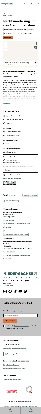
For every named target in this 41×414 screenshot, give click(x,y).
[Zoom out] (5, 46)
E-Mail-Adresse (12, 311)
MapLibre (8, 63)
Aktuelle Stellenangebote (12, 379)
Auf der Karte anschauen (30, 195)
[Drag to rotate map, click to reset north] (5, 49)
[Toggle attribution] (35, 62)
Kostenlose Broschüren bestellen (14, 368)
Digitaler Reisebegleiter (11, 365)
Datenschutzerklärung (21, 326)
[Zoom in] (5, 43)
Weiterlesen (7, 103)
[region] (20, 54)
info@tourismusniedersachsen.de (14, 348)
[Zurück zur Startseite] (7, 4)
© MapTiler (15, 63)
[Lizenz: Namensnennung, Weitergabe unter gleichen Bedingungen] (9, 185)
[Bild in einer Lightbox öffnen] (20, 275)
